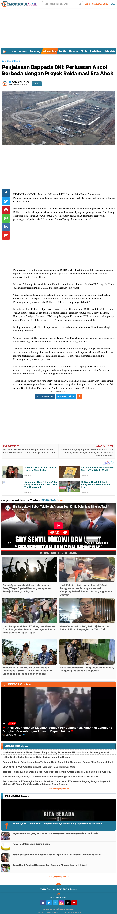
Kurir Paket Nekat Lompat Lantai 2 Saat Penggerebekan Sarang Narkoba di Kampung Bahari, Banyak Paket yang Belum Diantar (86, 590)
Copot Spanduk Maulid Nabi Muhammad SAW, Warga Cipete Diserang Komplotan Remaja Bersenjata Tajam (27, 588)
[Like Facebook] (43, 902)
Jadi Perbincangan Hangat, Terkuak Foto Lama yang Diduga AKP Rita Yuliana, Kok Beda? (50, 776)
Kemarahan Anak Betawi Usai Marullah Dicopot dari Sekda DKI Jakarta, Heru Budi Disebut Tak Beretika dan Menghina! (28, 670)
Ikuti (37, 83)
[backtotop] (58, 885)
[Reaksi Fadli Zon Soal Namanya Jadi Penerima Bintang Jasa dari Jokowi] (5, 868)
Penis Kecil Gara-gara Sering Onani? (31, 844)
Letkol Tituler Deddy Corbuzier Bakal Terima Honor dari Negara (36, 757)
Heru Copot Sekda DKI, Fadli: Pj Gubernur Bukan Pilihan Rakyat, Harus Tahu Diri (84, 628)
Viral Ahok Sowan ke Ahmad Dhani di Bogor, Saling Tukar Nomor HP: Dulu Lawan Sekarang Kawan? (56, 752)
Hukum (73, 51)
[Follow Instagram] (61, 902)
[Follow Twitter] (49, 902)
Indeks (23, 51)
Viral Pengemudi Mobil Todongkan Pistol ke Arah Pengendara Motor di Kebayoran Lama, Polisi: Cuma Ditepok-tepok (29, 629)
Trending (35, 51)
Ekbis (84, 51)
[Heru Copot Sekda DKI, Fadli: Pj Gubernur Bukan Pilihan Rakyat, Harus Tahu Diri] (86, 610)
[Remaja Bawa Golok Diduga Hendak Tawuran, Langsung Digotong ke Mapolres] (86, 652)
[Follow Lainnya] (79, 396)
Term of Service (70, 889)
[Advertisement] (59, 27)
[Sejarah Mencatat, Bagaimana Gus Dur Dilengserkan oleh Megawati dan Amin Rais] (5, 836)
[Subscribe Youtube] (74, 902)
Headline (50, 51)
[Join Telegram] (55, 902)
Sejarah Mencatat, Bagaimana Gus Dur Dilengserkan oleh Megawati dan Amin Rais (55, 833)
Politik (62, 51)
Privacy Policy (46, 889)
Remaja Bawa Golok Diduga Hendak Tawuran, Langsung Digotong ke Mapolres (87, 669)
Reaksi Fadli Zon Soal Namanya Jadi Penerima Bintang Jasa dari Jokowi (50, 865)
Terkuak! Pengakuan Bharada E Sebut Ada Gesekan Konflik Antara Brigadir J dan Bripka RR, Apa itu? (57, 771)
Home (12, 51)
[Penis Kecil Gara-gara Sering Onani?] (5, 847)
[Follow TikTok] (68, 902)
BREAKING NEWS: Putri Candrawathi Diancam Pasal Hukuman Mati (39, 767)
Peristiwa (95, 51)
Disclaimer (57, 889)
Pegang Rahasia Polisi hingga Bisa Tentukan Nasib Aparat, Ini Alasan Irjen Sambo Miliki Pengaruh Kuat (58, 762)
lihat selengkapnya (57, 788)
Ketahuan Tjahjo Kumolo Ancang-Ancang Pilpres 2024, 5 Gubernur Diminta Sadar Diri (57, 854)
